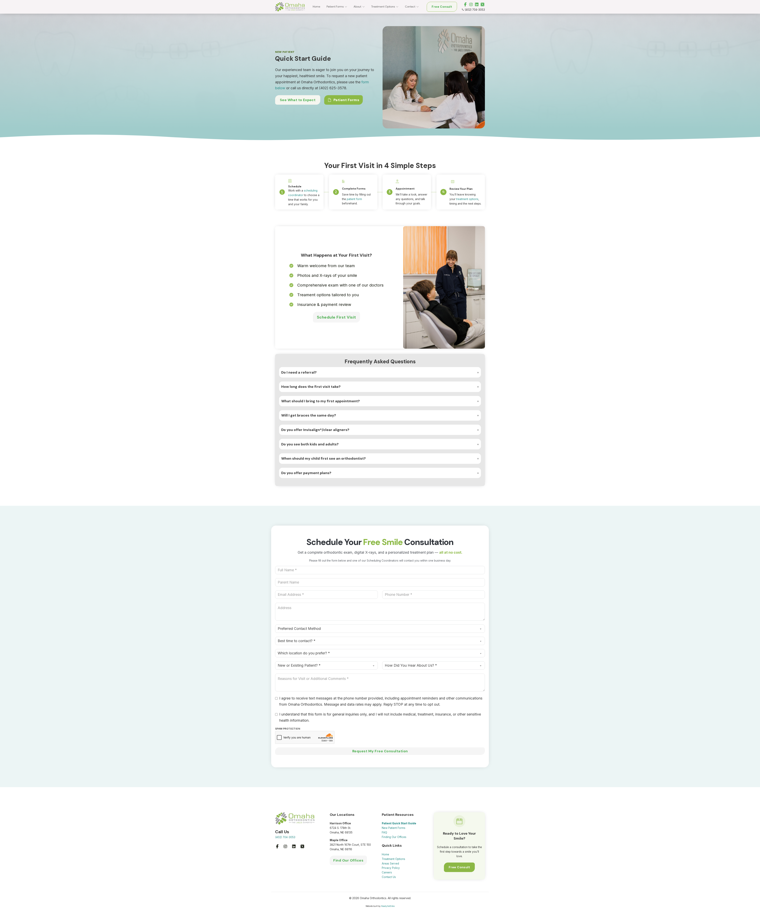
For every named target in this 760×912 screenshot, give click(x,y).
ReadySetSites (388, 906)
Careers (387, 872)
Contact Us (389, 877)
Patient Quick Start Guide (399, 823)
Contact (410, 6)
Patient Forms (335, 6)
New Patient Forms (393, 827)
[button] (380, 372)
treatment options (467, 199)
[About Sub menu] (365, 6)
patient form (354, 199)
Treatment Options (383, 6)
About (357, 6)
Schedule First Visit (336, 317)
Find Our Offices (348, 860)
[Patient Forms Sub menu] (347, 6)
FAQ (384, 832)
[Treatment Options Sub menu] (399, 6)
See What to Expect (297, 100)
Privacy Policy (391, 867)
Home (316, 6)
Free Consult (442, 7)
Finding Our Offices (394, 837)
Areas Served (390, 863)
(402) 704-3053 (285, 837)
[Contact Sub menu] (419, 6)
